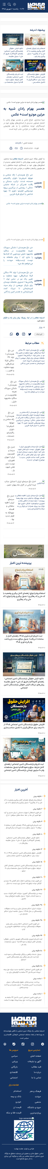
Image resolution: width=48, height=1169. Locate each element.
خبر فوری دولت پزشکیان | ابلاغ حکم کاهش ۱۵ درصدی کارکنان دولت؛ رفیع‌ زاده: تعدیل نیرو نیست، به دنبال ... (23, 882)
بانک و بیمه (16, 1096)
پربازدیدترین (35, 1113)
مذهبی (38, 1102)
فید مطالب (36, 1067)
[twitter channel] (43, 1044)
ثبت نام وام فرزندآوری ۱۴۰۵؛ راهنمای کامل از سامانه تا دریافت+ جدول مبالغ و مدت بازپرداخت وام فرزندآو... (22, 826)
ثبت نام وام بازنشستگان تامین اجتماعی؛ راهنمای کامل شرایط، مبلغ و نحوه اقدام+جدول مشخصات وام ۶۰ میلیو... (22, 868)
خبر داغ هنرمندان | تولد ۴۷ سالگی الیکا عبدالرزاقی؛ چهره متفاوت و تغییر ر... (9, 360)
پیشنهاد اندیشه (37, 30)
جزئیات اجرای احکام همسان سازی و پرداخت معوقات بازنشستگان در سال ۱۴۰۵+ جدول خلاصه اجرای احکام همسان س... (23, 911)
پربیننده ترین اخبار (21, 563)
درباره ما (37, 1072)
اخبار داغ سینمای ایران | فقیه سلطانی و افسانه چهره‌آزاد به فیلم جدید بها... (9, 508)
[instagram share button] (24, 334)
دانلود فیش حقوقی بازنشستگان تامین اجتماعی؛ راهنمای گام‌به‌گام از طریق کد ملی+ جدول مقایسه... (13, 52)
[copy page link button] (16, 148)
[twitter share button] (30, 334)
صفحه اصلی (28, 143)
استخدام (17, 1091)
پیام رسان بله (15, 318)
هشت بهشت (18, 1148)
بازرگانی (14, 1067)
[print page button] (11, 148)
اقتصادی (14, 1072)
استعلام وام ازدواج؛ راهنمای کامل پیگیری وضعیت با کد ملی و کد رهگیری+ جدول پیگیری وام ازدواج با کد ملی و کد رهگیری (24, 596)
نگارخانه (18, 143)
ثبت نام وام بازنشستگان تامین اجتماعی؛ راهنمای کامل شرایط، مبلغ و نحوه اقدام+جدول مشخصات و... (13, 78)
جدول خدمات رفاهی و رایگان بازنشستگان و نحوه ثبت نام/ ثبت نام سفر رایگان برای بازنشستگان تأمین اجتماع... (22, 957)
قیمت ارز (17, 1107)
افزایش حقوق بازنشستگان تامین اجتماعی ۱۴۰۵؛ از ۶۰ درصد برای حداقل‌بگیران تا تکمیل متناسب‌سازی (24, 726)
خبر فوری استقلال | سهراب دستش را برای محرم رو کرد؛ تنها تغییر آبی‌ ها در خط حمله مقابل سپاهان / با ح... (23, 814)
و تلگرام (6, 318)
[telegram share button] (17, 334)
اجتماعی (14, 1077)
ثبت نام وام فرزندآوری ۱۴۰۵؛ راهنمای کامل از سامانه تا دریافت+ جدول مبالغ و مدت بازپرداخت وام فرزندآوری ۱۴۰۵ (24, 639)
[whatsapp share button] (11, 334)
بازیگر (40, 327)
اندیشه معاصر (18, 159)
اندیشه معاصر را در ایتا (36, 318)
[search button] (9, 4)
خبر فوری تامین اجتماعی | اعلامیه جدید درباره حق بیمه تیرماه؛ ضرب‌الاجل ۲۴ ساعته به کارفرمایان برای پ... (23, 971)
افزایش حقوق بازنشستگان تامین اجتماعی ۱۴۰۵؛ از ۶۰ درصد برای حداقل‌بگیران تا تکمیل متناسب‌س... (36, 78)
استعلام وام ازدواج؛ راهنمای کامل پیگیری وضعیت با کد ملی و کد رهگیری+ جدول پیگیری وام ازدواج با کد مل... (23, 801)
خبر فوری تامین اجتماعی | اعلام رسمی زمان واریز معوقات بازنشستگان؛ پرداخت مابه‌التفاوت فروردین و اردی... (23, 927)
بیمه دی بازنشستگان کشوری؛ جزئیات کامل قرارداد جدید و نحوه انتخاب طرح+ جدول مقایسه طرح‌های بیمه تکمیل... (23, 896)
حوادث (38, 1096)
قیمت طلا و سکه (13, 1112)
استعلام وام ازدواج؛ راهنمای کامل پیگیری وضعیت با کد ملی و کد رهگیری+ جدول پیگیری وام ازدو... (35, 52)
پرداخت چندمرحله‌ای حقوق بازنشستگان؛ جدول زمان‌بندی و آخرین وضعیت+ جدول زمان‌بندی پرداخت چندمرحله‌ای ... (23, 985)
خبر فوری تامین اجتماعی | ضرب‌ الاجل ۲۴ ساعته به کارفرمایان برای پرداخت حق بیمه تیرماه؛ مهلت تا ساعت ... (23, 1000)
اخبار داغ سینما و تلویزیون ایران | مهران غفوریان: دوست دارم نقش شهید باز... (10, 459)
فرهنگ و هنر (35, 1091)
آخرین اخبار (21, 790)
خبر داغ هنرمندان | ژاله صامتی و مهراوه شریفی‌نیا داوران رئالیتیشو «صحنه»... (9, 424)
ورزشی (15, 1061)
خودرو (18, 1102)
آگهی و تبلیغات (34, 1061)
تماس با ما (36, 1077)
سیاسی (14, 1056)
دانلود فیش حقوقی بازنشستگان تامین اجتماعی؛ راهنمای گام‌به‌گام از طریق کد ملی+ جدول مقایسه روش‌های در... (23, 840)
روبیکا (24, 318)
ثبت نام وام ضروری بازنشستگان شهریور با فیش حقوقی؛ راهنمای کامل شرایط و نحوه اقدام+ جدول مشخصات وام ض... (23, 942)
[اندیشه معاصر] (36, 6)
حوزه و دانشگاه (34, 1107)
